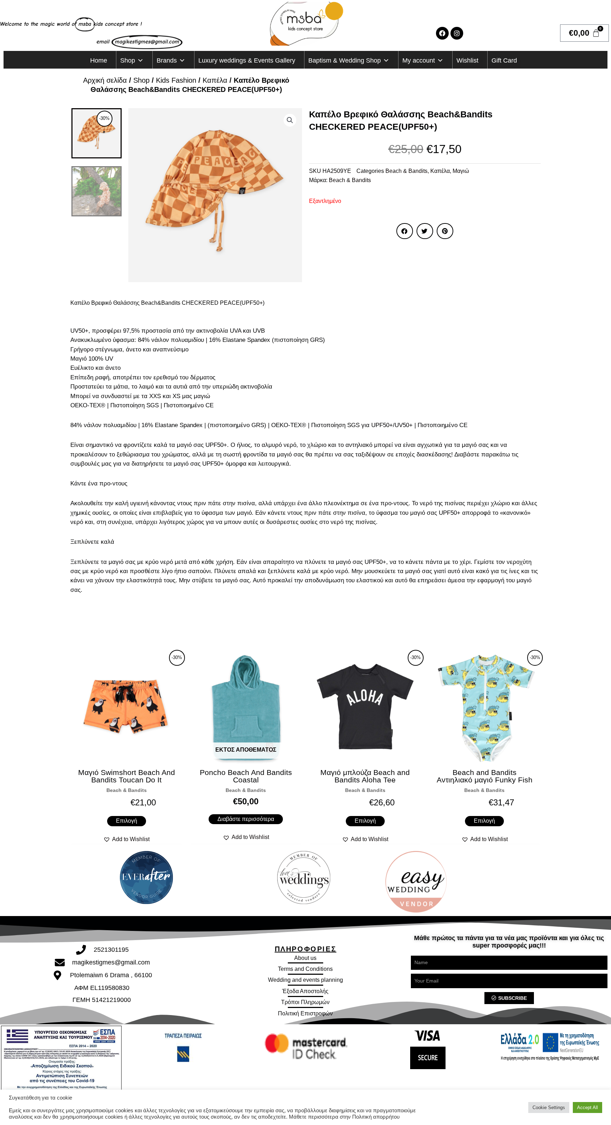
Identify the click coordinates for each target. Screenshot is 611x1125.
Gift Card (504, 60)
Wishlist (467, 60)
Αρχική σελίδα (105, 80)
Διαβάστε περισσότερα (245, 819)
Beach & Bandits (406, 171)
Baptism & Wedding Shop (344, 60)
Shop (127, 60)
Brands (167, 60)
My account (418, 60)
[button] (290, 120)
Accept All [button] (587, 1107)
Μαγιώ (461, 171)
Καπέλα (215, 80)
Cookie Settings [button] (549, 1107)
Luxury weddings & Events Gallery (246, 60)
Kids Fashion (176, 80)
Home (98, 60)
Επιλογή (126, 821)
